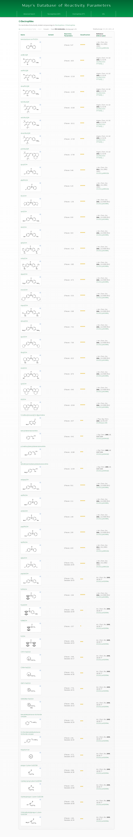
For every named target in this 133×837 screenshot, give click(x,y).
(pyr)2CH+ (24, 337)
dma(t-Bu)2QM (25, 133)
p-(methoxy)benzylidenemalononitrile (33, 446)
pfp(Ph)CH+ (24, 180)
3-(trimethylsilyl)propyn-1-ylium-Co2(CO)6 (31, 813)
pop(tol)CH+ (25, 574)
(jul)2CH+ (23, 384)
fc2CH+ (23, 636)
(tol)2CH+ (24, 227)
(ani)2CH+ (24, 211)
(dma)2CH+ (24, 321)
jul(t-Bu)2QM (25, 149)
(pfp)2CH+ (24, 558)
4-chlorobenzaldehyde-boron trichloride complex (30, 733)
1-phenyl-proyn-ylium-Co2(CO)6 (31, 781)
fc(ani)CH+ (24, 605)
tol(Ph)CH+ (24, 542)
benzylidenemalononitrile (29, 431)
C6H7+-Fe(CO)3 (25, 683)
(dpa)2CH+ (24, 274)
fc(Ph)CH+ (24, 589)
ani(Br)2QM (24, 55)
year (103, 36)
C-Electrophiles (70, 25)
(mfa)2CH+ (24, 258)
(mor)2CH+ (24, 290)
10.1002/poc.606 (101, 423)
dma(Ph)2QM (25, 86)
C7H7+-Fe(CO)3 (25, 652)
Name (23, 35)
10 (103, 29)
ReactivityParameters (68, 35)
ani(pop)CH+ (25, 480)
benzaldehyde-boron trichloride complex (31, 715)
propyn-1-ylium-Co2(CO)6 (29, 765)
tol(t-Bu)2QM (25, 102)
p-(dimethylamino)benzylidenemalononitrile (34, 463)
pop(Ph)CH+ (24, 527)
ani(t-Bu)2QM (25, 117)
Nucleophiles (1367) (54, 14)
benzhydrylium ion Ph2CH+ (29, 39)
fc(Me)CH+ (24, 620)
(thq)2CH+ (24, 352)
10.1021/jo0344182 (102, 438)
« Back (39, 29)
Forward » (46, 29)
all (113, 29)
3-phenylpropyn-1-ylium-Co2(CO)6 (32, 797)
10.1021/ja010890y (102, 204)
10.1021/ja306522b (102, 48)
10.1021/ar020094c (102, 581)
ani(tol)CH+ (24, 511)
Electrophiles (59, 25)
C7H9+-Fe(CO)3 (25, 667)
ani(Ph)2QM (24, 70)
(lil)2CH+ (23, 399)
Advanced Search (29, 14)
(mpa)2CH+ (24, 305)
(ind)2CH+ (24, 368)
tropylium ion (25, 750)
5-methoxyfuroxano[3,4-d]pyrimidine (33, 415)
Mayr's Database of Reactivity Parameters (66, 5)
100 (110, 29)
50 (106, 29)
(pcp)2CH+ (24, 164)
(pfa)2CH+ (24, 243)
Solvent (51, 35)
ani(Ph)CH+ (24, 495)
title (98, 36)
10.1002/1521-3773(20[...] (101, 63)
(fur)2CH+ (24, 196)
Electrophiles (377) (79, 14)
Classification (85, 35)
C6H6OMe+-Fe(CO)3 (27, 699)
